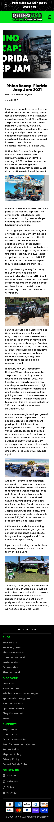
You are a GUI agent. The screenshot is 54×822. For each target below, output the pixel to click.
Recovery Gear (12, 647)
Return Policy (11, 749)
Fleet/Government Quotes (19, 744)
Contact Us (10, 734)
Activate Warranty (14, 739)
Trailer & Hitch (11, 662)
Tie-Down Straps (13, 652)
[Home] (27, 17)
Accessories (10, 667)
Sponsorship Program (16, 698)
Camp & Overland (14, 657)
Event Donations (13, 703)
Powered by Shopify (37, 816)
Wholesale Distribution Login (20, 693)
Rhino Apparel (11, 672)
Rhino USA (20, 816)
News (6, 718)
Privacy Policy (11, 759)
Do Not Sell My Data (15, 764)
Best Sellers (10, 642)
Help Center (10, 729)
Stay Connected (13, 713)
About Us (8, 683)
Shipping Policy (12, 754)
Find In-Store (11, 688)
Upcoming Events (13, 708)
